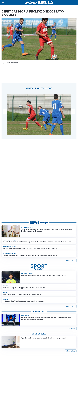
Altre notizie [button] (70, 260)
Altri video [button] (71, 329)
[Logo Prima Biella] (39, 3)
